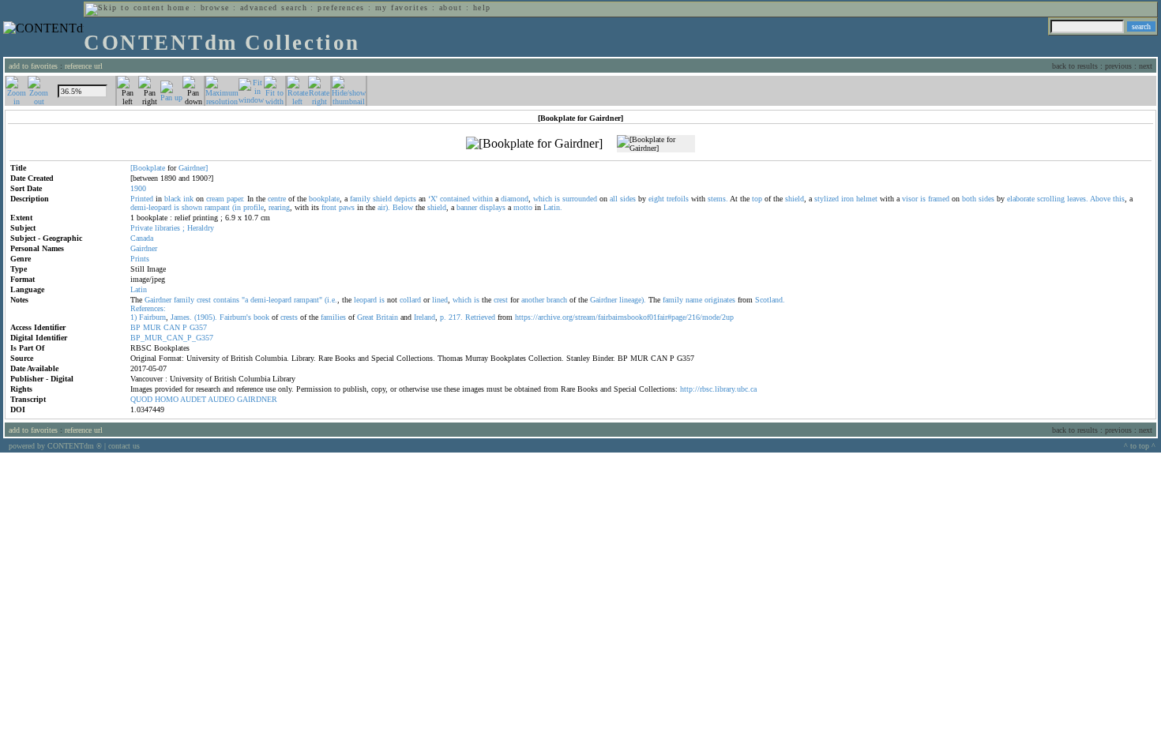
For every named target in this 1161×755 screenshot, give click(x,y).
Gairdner (143, 248)
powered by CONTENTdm (55, 445)
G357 (198, 327)
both (969, 198)
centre (277, 198)
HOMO (166, 399)
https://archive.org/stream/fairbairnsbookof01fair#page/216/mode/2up (624, 317)
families (333, 317)
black (172, 198)
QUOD (141, 399)
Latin (138, 289)
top (757, 198)
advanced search (273, 7)
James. (181, 317)
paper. (236, 198)
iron (847, 198)
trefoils (678, 198)
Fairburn (152, 317)
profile (253, 207)
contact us (124, 445)
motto (522, 207)
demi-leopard (150, 207)
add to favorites (33, 66)
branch (557, 299)
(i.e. (331, 299)
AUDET (193, 399)
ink (188, 198)
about (450, 7)
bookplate (324, 198)
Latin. (552, 207)
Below (403, 207)
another (532, 299)
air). (384, 207)
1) (133, 317)
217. (456, 317)
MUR (152, 327)
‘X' (433, 198)
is (557, 198)
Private (141, 227)
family (360, 198)
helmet (866, 198)
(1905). (205, 317)
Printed (141, 198)
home (178, 7)
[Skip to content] (124, 7)
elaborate (1021, 198)
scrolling (1051, 198)
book (261, 317)
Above (1100, 198)
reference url (84, 66)
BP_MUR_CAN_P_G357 (171, 337)
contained (455, 198)
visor (910, 198)
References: (148, 308)
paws (347, 207)
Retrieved (480, 317)
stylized (826, 198)
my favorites (402, 7)
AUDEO (221, 399)
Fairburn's (235, 317)
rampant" (308, 299)
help (482, 7)
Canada (141, 238)
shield (382, 198)
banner (467, 207)
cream (215, 198)
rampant (217, 207)
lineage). (632, 299)
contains (226, 299)
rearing (279, 207)
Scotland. (770, 299)
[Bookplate (147, 167)
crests (289, 317)
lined (440, 299)
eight (656, 198)
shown (192, 207)
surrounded (579, 198)
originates (719, 299)
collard (410, 299)
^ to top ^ (1139, 445)
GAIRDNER (257, 399)
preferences (340, 7)
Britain (387, 317)
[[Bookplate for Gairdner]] (534, 144)
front (328, 207)
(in (236, 207)
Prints (139, 258)
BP (135, 327)
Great (365, 317)
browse (215, 7)
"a (245, 299)
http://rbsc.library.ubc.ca (718, 389)
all (614, 198)
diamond (514, 198)
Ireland (424, 317)
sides (628, 198)
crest (204, 299)
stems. (718, 198)
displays (492, 207)
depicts (405, 198)
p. (443, 317)
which (542, 198)
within (482, 198)
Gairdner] (193, 167)
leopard (365, 299)
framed (938, 198)
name (694, 299)
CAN (171, 327)
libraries (167, 227)
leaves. (1077, 198)
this (1119, 198)
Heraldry (200, 227)
